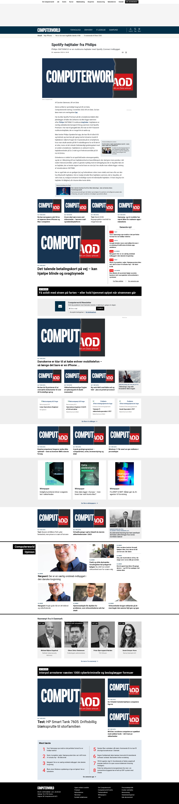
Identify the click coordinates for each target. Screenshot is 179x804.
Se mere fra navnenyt (89, 661)
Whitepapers (102, 795)
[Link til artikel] (49, 206)
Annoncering (101, 2)
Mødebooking (80, 2)
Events (64, 2)
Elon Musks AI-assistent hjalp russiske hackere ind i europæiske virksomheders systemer (124, 275)
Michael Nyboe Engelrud (49, 650)
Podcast (77, 790)
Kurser (71, 2)
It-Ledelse (101, 30)
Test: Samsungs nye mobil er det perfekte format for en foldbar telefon (65, 749)
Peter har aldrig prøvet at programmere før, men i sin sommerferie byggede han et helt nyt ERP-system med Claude (115, 770)
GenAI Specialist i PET (127, 409)
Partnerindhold (102, 792)
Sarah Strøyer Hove (130, 650)
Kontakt (121, 2)
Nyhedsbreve (112, 2)
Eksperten (91, 2)
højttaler (85, 122)
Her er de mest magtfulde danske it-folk (67, 36)
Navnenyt (77, 795)
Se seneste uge (89, 777)
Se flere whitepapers (88, 503)
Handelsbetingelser (128, 795)
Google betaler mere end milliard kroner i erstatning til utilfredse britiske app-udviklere (124, 245)
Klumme (117, 251)
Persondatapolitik (127, 787)
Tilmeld (100, 308)
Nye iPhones (48, 36)
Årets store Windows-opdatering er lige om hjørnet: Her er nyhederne (65, 770)
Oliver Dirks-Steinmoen (76, 650)
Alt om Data (41, 214)
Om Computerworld (48, 2)
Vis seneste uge (133, 281)
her (76, 112)
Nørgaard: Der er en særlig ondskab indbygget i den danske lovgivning (66, 763)
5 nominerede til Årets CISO (93, 36)
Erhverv (88, 30)
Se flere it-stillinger (89, 421)
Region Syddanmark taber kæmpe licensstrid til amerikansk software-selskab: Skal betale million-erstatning (116, 756)
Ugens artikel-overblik (81, 787)
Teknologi (75, 30)
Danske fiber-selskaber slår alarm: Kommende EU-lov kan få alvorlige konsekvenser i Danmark (116, 749)
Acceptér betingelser (77, 312)
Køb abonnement (132, 2)
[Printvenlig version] (126, 52)
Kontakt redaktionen (80, 797)
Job (58, 2)
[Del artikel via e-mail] (123, 52)
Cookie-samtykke (127, 790)
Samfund (113, 30)
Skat (115, 259)
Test (115, 232)
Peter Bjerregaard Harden (103, 650)
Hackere (117, 270)
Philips (61, 122)
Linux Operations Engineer (49, 407)
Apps (116, 240)
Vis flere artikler (118, 281)
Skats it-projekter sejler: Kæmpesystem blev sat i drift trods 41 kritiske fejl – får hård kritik (125, 264)
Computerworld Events (105, 790)
